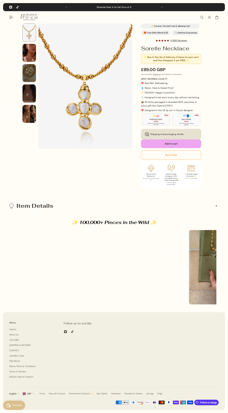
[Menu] (11, 17)
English (12, 393)
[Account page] (209, 17)
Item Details (34, 205)
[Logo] (29, 17)
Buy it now (171, 155)
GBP (29, 393)
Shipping (157, 74)
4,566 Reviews (178, 40)
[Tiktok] (17, 7)
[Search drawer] (202, 17)
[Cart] (217, 17)
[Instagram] (10, 7)
